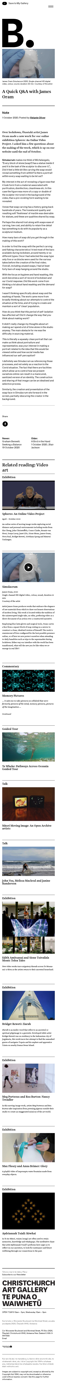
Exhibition (9, 477)
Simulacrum (10, 586)
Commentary (10, 666)
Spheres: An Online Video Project (23, 513)
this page (36, 1376)
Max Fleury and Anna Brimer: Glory (25, 1166)
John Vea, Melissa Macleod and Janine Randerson (26, 882)
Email (4, 1338)
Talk (5, 784)
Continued (6, 713)
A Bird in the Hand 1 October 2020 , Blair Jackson (42, 443)
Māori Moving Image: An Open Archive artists (26, 827)
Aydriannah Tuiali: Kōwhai (19, 1233)
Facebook (5, 423)
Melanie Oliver (37, 117)
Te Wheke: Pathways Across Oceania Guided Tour (25, 767)
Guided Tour (10, 729)
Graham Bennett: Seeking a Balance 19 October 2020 (12, 443)
